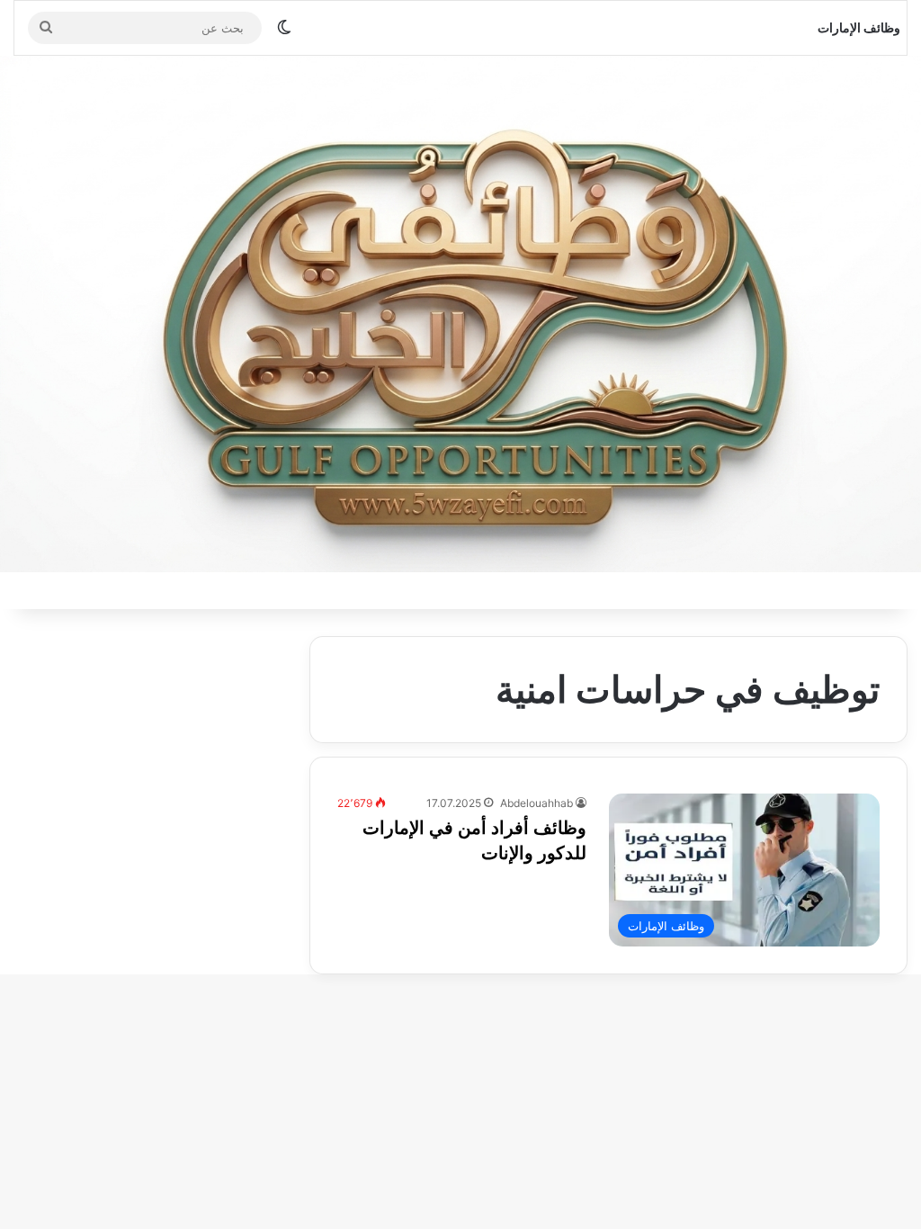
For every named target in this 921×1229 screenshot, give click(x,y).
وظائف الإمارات (859, 27)
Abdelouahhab (536, 803)
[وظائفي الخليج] (460, 314)
